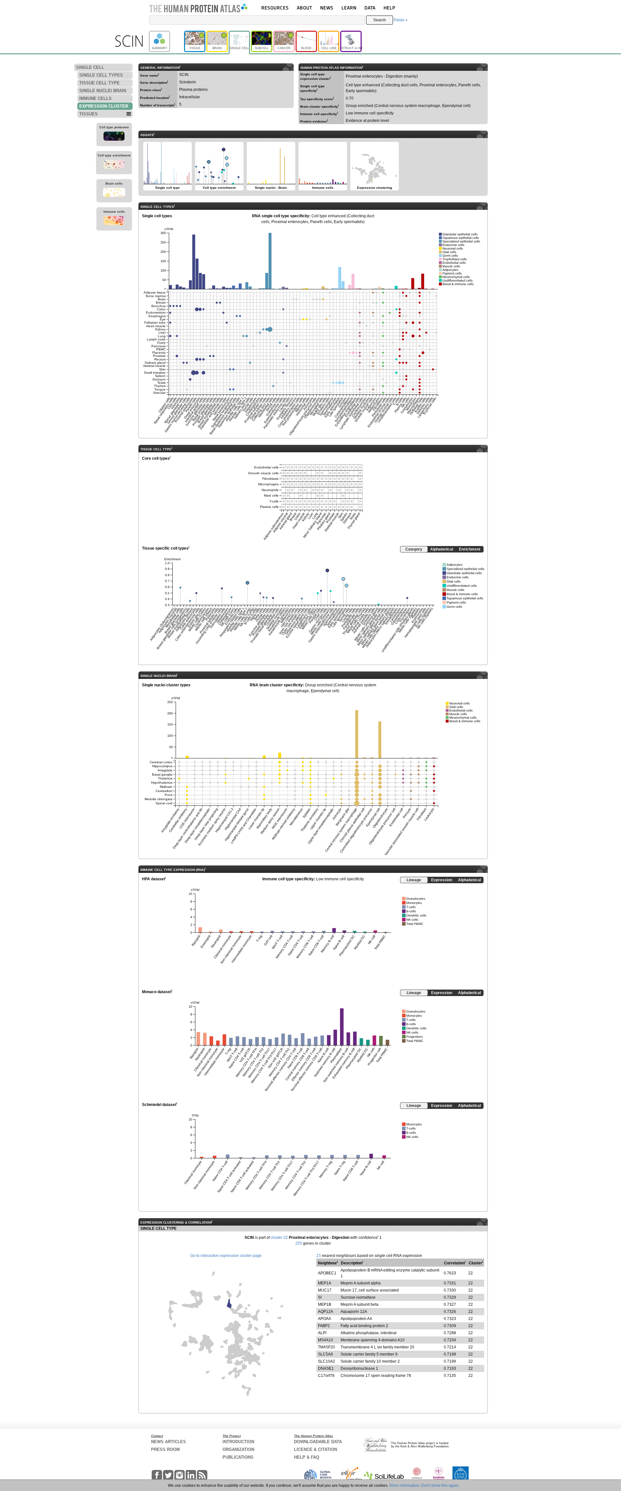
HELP (389, 7)
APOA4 (324, 1318)
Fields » (401, 20)
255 (298, 1243)
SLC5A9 (325, 1354)
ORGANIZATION (238, 1449)
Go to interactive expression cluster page (226, 1255)
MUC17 (325, 1290)
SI (319, 1297)
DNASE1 (326, 1368)
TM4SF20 (326, 1347)
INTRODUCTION (238, 1441)
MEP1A (324, 1283)
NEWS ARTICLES (168, 1441)
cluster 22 (279, 1237)
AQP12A (325, 1311)
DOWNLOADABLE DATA (318, 1441)
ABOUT (304, 7)
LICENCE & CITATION (315, 1449)
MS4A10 (325, 1340)
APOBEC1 (327, 1273)
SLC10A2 (326, 1361)
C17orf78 (326, 1375)
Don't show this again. (440, 1485)
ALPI (322, 1333)
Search (379, 20)
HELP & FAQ (306, 1457)
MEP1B (324, 1304)
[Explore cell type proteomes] (114, 137)
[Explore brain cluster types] (114, 193)
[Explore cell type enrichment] (114, 165)
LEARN (349, 7)
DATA (370, 7)
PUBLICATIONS (238, 1457)
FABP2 (324, 1326)
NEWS (326, 7)
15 (318, 1255)
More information (404, 1485)
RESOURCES (275, 7)
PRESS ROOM (165, 1449)
